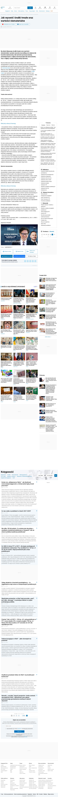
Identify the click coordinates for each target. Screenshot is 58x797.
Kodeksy (21, 788)
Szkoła (11, 781)
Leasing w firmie (32, 770)
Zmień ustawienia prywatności (20, 794)
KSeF (52, 11)
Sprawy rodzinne (23, 765)
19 (46, 234)
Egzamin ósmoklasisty (14, 788)
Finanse (49, 767)
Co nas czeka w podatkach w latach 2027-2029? (48, 131)
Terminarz (45, 231)
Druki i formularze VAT (45, 199)
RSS (37, 794)
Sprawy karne (22, 766)
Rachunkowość (44, 193)
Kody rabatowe (50, 782)
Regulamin (30, 794)
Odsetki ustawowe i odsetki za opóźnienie (47, 205)
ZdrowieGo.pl (50, 780)
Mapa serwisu (51, 794)
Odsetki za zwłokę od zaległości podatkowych (47, 209)
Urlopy (11, 769)
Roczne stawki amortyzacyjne (47, 218)
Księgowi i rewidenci (11, 476)
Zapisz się (19, 731)
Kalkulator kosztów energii (46, 181)
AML (39, 774)
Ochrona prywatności (8, 794)
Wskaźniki (45, 203)
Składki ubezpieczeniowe (42, 782)
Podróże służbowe (41, 784)
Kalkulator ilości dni (45, 188)
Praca (21, 770)
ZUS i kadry (3, 476)
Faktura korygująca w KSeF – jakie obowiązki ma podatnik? (48, 151)
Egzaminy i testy (13, 784)
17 (42, 234)
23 (54, 234)
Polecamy (42, 375)
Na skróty (50, 778)
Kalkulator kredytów (45, 183)
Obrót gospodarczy (23, 474)
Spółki (30, 766)
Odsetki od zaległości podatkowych (48, 186)
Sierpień (52, 231)
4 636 (24, 715)
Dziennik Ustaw (22, 780)
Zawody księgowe (4, 770)
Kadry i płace (3, 785)
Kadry (12, 11)
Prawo (26, 11)
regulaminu (19, 728)
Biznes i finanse (32, 765)
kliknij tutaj (25, 736)
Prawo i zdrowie (22, 773)
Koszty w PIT (43, 213)
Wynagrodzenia (13, 766)
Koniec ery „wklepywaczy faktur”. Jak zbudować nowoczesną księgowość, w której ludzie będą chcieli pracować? (48, 128)
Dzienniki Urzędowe (23, 782)
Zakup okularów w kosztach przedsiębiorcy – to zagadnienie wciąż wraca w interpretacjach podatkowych (47, 141)
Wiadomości (3, 474)
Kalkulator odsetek (32, 784)
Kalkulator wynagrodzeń (46, 176)
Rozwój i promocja (4, 784)
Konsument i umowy (23, 767)
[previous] (11, 715)
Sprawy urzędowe (23, 769)
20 (48, 234)
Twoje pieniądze (32, 11)
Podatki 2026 (43, 275)
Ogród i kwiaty (50, 770)
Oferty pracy (50, 788)
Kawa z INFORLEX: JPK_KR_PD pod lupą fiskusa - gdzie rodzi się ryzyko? (47, 164)
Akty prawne (22, 778)
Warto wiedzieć (15, 14)
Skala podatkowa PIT (45, 211)
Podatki (8, 474)
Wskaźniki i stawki (42, 778)
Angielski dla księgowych (6, 477)
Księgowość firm (4, 763)
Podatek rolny (44, 220)
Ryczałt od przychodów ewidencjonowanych (45, 216)
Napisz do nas (20, 251)
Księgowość (7, 11)
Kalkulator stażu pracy (33, 785)
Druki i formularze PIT (45, 197)
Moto (37, 11)
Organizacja (3, 780)
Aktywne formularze (48, 192)
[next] (27, 715)
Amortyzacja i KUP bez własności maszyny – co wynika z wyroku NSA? (48, 160)
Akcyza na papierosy (45, 221)
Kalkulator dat (31, 780)
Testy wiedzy (12, 789)
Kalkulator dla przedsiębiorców (47, 174)
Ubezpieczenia (13, 767)
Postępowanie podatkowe (46, 195)
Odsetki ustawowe (41, 785)
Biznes (15, 11)
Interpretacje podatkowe (46, 225)
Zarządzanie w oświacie (14, 785)
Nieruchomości (42, 11)
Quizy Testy (43, 223)
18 (44, 234)
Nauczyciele (12, 782)
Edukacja (47, 11)
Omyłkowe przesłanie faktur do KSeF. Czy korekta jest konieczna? (48, 154)
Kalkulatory (46, 169)
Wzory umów (50, 784)
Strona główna (3, 14)
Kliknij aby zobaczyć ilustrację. (8, 123)
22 (52, 234)
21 (50, 234)
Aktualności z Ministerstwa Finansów (24, 476)
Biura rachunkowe (42, 763)
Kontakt (41, 794)
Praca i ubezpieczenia (33, 767)
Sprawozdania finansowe (42, 773)
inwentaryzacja (6, 68)
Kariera (34, 794)
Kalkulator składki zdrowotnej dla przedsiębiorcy (47, 172)
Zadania (2, 782)
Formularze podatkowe (45, 200)
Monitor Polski (22, 781)
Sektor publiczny (21, 11)
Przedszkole (12, 780)
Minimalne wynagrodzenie (43, 781)
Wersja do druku (7, 251)
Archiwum (49, 781)
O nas (2, 794)
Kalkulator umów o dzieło (46, 179)
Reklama (45, 794)
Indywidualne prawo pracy (15, 765)
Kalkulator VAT (44, 184)
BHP (11, 770)
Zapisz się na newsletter (32, 251)
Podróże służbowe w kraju (43, 780)
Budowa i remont (51, 769)
